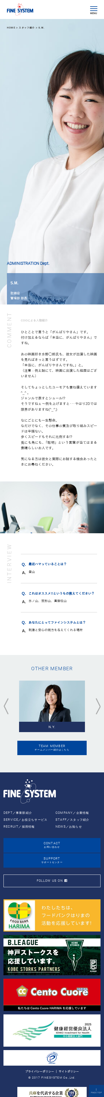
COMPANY (72, 813)
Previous (5, 706)
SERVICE (25, 820)
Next (98, 706)
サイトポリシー (69, 1071)
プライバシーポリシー (39, 1071)
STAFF (72, 820)
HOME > (13, 27)
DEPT (17, 813)
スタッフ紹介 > (28, 27)
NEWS (68, 827)
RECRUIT (19, 827)
